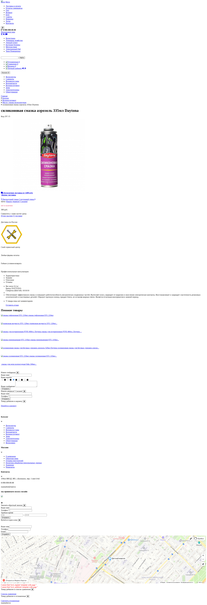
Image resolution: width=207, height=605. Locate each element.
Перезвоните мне (8, 32)
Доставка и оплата (13, 6)
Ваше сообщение (8, 386)
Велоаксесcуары (12, 81)
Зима (8, 88)
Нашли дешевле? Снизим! (17, 201)
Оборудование (12, 92)
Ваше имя (5, 375)
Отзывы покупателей (14, 461)
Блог (8, 15)
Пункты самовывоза (14, 8)
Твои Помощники (13, 51)
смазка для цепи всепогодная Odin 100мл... (19, 364)
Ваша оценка (6, 377)
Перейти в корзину (9, 406)
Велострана (10, 38)
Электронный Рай (13, 49)
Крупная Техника (13, 45)
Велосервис (10, 443)
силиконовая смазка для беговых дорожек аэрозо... (78, 348)
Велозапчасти (11, 83)
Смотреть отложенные (10, 601)
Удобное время (7, 513)
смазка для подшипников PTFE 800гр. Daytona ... (62, 332)
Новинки (9, 19)
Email (3, 532)
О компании (11, 456)
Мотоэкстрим (11, 47)
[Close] (17, 372)
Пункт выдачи (7, 216)
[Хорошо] (11, 380)
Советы (9, 17)
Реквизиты (10, 467)
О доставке (17, 216)
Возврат (9, 13)
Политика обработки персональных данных (24, 463)
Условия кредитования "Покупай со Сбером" (19, 501)
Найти (22, 58)
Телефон (5, 396)
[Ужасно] (27, 380)
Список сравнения (8, 594)
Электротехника (12, 90)
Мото (8, 2)
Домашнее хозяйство (14, 40)
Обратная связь (12, 458)
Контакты (10, 23)
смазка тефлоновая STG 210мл (40, 315)
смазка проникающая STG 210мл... (44, 340)
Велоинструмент (13, 85)
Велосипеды (11, 77)
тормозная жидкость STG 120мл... (43, 323)
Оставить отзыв (12, 305)
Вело (3, 2)
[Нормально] (16, 380)
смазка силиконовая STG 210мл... (43, 356)
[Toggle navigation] (2, 27)
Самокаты (10, 79)
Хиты (8, 21)
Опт (7, 10)
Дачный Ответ (12, 43)
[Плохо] (22, 380)
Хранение (10, 465)
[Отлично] (5, 380)
